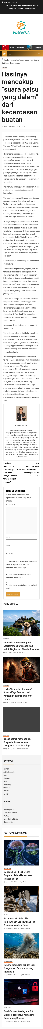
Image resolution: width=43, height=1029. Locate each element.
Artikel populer (9, 772)
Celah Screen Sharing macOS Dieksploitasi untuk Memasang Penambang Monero (19, 1014)
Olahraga (6, 788)
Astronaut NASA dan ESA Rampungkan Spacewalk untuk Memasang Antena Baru (19, 922)
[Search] (39, 53)
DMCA (35, 5)
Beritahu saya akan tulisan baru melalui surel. (21, 586)
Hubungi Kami (30, 9)
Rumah (6, 769)
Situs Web (10, 553)
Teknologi (7, 784)
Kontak (6, 794)
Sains (6, 914)
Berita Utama (8, 961)
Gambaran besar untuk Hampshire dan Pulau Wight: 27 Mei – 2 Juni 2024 (31, 469)
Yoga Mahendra (20, 652)
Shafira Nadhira (9, 126)
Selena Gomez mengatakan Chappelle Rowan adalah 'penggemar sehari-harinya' (17, 742)
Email (8, 545)
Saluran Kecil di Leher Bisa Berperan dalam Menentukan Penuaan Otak (18, 875)
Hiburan (4, 67)
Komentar (10, 504)
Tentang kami (11, 5)
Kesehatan (7, 868)
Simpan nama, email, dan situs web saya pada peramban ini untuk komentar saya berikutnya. (21, 564)
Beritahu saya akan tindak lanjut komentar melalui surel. (18, 576)
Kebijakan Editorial (16, 9)
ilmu (5, 781)
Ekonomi (6, 778)
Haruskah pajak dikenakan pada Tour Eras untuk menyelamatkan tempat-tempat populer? (12, 472)
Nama (9, 537)
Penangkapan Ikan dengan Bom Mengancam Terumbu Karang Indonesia (19, 968)
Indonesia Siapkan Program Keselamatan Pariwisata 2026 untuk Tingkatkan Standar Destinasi (21, 646)
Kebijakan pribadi (25, 5)
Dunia (5, 775)
